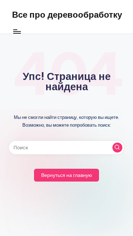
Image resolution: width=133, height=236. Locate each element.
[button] (117, 147)
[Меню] (16, 32)
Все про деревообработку (67, 14)
